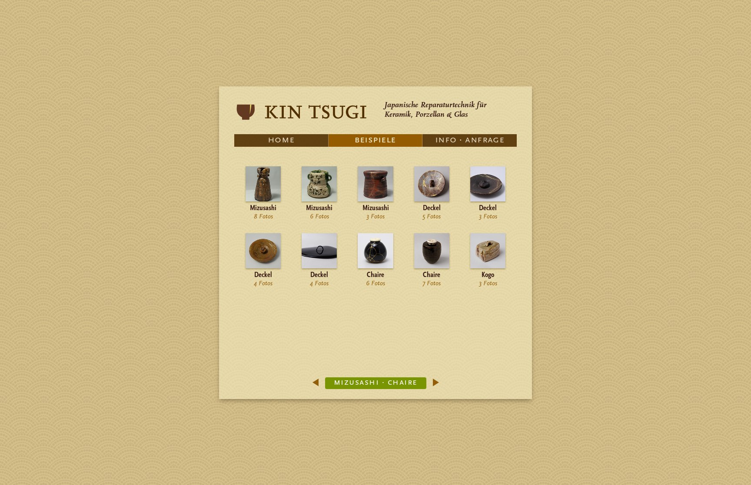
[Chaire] (375, 266)
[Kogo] (487, 266)
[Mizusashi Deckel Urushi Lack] (319, 266)
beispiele (375, 140)
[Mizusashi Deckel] (431, 200)
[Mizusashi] (263, 200)
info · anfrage (469, 140)
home (281, 140)
